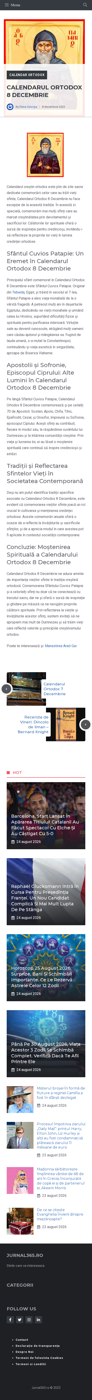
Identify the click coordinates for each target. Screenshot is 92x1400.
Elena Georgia (28, 106)
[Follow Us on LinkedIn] (38, 1319)
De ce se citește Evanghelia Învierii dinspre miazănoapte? (60, 1214)
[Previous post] (6, 689)
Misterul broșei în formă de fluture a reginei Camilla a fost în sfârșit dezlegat (61, 1093)
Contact (22, 1339)
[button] (85, 5)
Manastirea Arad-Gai (61, 646)
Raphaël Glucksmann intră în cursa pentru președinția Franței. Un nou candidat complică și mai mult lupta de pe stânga (45, 898)
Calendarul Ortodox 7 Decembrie (55, 689)
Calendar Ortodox (26, 75)
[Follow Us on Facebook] (10, 1319)
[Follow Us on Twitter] (19, 1319)
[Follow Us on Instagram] (29, 1319)
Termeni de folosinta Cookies (39, 1358)
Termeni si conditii (31, 1364)
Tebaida (18, 292)
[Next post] (85, 724)
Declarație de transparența (38, 1345)
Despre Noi (25, 1352)
